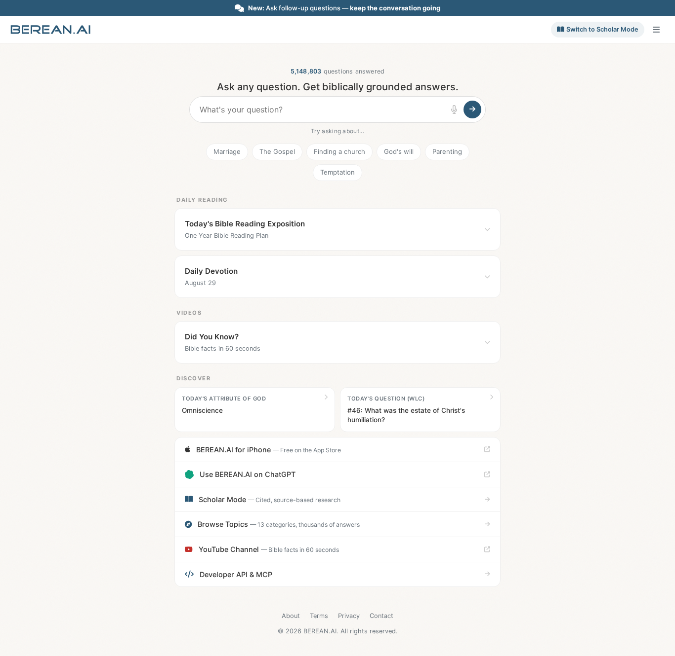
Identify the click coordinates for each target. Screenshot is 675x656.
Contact (381, 616)
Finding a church (339, 151)
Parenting (447, 151)
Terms (319, 616)
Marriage (227, 151)
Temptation (337, 172)
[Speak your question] (454, 109)
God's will (399, 151)
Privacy (349, 616)
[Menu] (656, 29)
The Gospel (277, 151)
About (291, 616)
